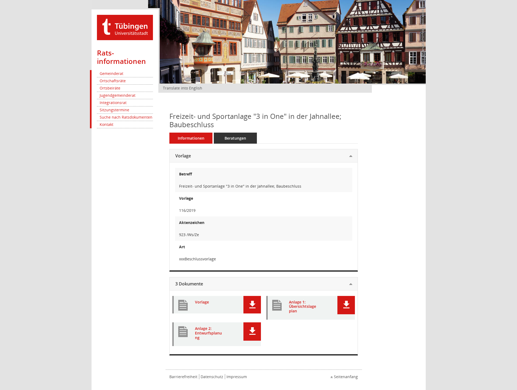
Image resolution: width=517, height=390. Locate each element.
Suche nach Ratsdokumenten (126, 117)
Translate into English (182, 88)
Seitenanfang (346, 376)
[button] (252, 304)
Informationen (191, 138)
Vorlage (183, 156)
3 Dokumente (189, 284)
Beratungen (235, 138)
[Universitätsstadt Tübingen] (125, 27)
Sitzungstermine (114, 109)
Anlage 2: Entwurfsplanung (208, 333)
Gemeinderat (111, 73)
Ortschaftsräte (113, 80)
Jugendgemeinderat (117, 95)
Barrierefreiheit (183, 376)
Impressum (236, 376)
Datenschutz (212, 376)
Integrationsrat (113, 102)
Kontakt (106, 124)
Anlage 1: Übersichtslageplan (302, 306)
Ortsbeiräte (110, 88)
